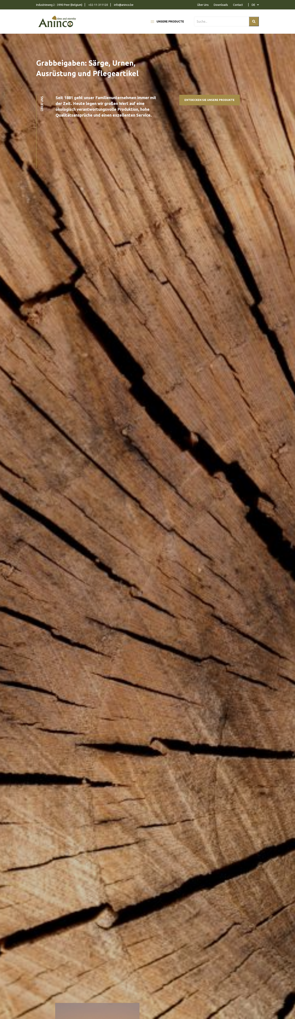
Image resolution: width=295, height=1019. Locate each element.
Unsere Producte (170, 21)
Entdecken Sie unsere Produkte (209, 100)
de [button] (254, 4)
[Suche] (254, 21)
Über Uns (203, 4)
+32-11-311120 (98, 4)
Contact (238, 4)
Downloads (221, 4)
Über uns (42, 103)
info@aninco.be (123, 4)
